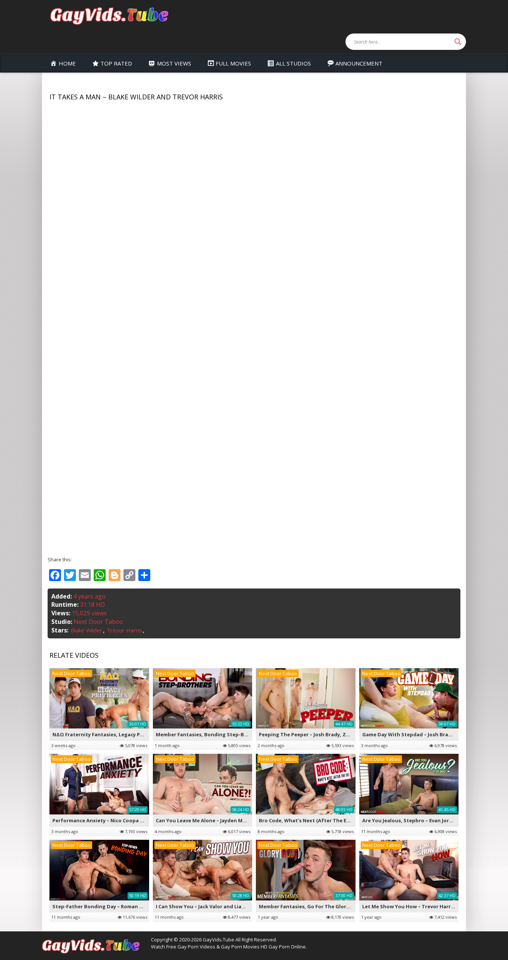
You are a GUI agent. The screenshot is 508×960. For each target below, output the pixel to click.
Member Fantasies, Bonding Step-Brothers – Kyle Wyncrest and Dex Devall (248, 734)
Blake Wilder (86, 630)
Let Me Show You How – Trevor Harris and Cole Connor (429, 906)
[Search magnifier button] (458, 41)
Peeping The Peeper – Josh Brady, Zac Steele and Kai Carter (332, 734)
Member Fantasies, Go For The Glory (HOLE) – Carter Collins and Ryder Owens (354, 906)
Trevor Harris (124, 630)
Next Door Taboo (98, 622)
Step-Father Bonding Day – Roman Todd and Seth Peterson (126, 906)
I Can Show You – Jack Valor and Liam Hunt (208, 906)
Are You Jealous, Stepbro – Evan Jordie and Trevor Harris (432, 820)
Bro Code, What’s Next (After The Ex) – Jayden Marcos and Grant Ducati (347, 820)
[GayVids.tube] (109, 15)
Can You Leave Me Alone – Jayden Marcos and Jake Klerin (225, 820)
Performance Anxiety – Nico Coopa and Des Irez (111, 820)
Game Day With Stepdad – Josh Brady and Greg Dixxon (429, 734)
